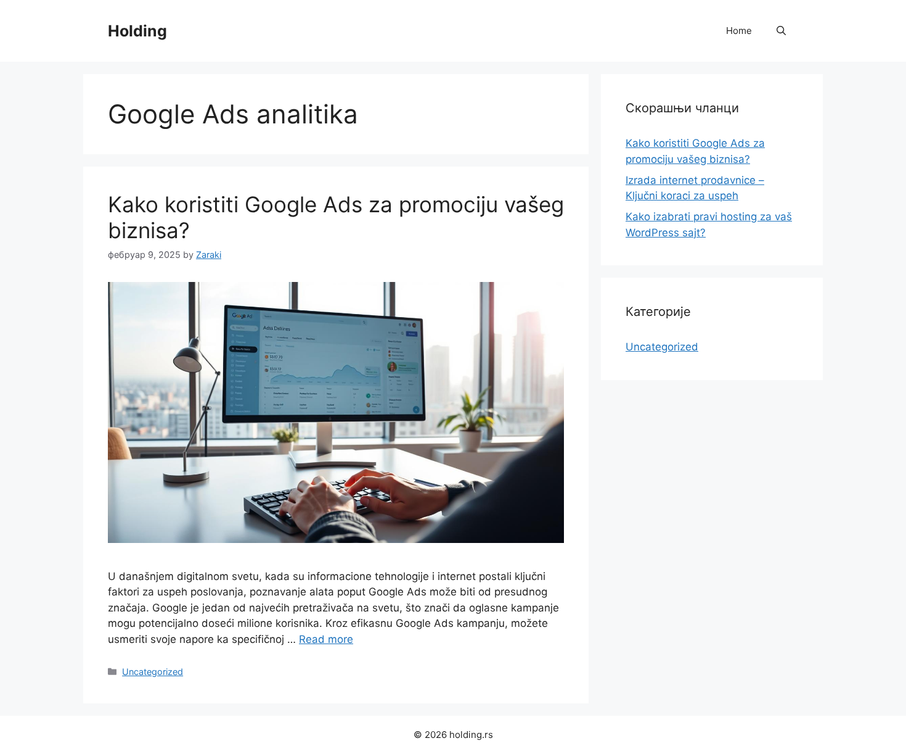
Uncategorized (152, 671)
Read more (326, 639)
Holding (137, 31)
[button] (781, 30)
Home (739, 30)
